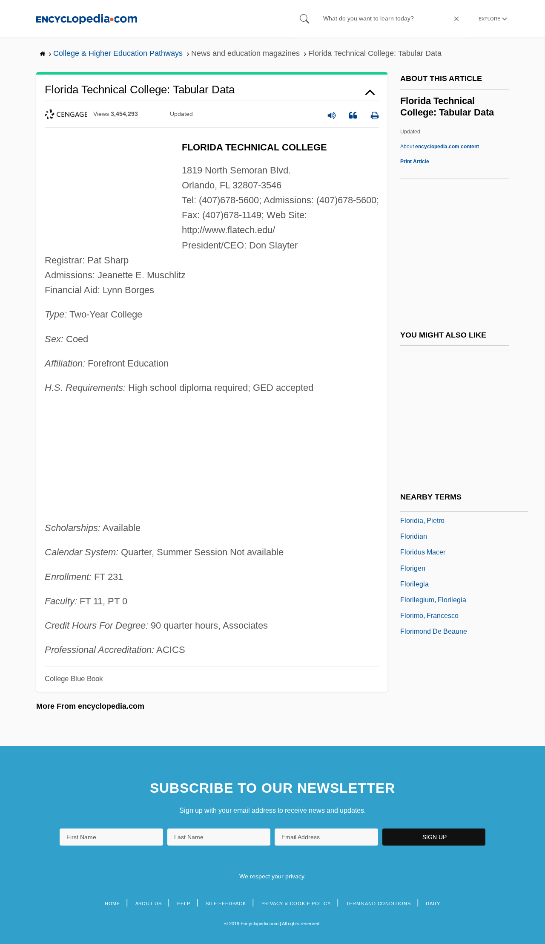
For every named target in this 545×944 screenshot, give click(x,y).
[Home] (86, 18)
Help (183, 903)
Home (112, 903)
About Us (148, 903)
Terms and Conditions (378, 903)
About (439, 147)
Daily (433, 903)
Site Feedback (226, 903)
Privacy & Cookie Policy (296, 903)
